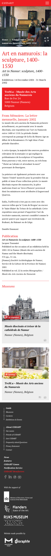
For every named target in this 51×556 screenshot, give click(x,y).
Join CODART (11, 438)
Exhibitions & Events (14, 419)
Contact (9, 450)
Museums (9, 412)
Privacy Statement (13, 446)
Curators (9, 416)
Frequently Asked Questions (16, 442)
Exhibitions (18, 39)
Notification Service (13, 467)
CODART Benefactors (14, 471)
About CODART (13, 427)
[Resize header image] (46, 39)
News (6, 457)
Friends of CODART (13, 434)
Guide (8, 408)
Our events (10, 431)
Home (5, 39)
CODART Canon (11, 464)
